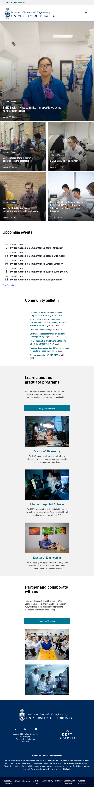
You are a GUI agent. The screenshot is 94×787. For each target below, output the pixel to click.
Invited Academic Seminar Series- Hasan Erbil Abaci (37, 255)
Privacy (58, 780)
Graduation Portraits (39, 329)
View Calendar (8, 285)
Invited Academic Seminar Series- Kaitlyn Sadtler (36, 279)
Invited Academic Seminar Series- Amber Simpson (36, 263)
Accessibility (47, 780)
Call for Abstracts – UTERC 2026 (44, 355)
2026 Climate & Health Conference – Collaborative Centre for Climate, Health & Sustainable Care (48, 322)
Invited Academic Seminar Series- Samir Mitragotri (36, 247)
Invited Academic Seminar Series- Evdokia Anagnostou (39, 271)
